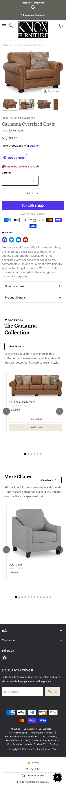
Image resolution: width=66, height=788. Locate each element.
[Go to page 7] (34, 597)
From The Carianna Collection (18, 118)
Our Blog (54, 744)
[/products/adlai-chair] (36, 534)
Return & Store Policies (42, 732)
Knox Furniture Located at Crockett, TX (26, 744)
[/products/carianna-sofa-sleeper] (36, 386)
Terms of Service (14, 740)
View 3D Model (16, 158)
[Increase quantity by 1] (33, 181)
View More (15, 346)
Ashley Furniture (14, 131)
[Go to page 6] (41, 454)
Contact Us (29, 729)
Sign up (52, 691)
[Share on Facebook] (4, 240)
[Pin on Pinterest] (25, 240)
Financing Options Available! (22, 167)
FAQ (28, 740)
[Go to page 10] (44, 597)
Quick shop (36, 419)
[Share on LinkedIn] (18, 240)
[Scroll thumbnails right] (61, 104)
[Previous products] (6, 411)
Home (5, 45)
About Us (15, 729)
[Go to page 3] (31, 454)
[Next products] (59, 411)
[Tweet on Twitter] (11, 240)
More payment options (33, 214)
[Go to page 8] (37, 597)
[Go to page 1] (25, 454)
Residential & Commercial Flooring (22, 736)
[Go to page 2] (28, 454)
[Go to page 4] (34, 454)
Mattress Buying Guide (45, 740)
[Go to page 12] (50, 597)
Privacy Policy (50, 736)
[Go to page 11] (47, 597)
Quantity (6, 172)
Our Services (44, 729)
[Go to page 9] (41, 597)
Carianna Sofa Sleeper (22, 402)
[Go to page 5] (37, 454)
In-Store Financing (18, 732)
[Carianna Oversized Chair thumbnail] (10, 104)
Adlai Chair (15, 565)
